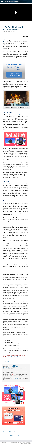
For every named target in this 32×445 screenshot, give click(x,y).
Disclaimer (25, 443)
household (17, 360)
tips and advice (6, 361)
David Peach (7, 31)
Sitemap (26, 442)
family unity (12, 360)
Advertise (29, 443)
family (9, 360)
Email (14, 31)
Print (11, 31)
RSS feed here (15, 378)
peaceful (25, 360)
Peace (21, 360)
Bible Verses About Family (14, 356)
